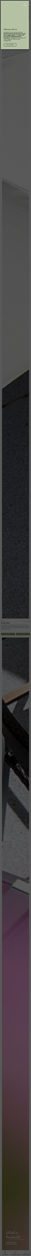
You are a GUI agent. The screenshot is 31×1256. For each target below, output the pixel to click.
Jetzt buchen (10, 45)
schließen (25, 4)
